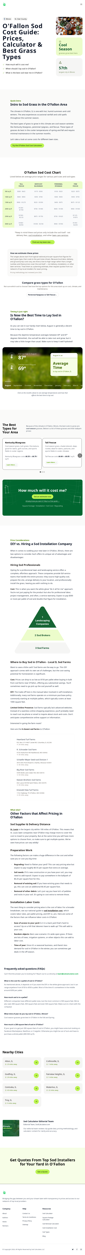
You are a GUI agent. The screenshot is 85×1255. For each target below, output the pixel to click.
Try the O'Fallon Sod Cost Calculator (27, 145)
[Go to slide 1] (40, 472)
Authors (5, 1218)
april (82, 385)
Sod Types (46, 1232)
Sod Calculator (47, 1213)
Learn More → (12, 465)
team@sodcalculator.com (67, 974)
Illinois (8, 19)
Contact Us (26, 1213)
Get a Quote (42, 1172)
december (48, 385)
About (4, 1213)
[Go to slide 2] (42, 472)
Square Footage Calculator (47, 1219)
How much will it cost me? (17, 64)
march (75, 385)
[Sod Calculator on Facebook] (76, 1249)
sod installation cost (53, 910)
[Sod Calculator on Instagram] (81, 1249)
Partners (5, 1226)
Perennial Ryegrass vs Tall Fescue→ (42, 295)
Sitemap (25, 1225)
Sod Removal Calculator (50, 1224)
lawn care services (60, 235)
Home (4, 1222)
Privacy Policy (27, 1221)
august (8, 385)
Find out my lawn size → (42, 242)
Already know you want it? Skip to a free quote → (43, 501)
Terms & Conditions (29, 1217)
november (38, 385)
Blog (44, 1236)
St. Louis (14, 829)
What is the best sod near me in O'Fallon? (24, 73)
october (28, 385)
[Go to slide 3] (44, 472)
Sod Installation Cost (49, 1228)
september (17, 385)
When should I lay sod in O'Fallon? (21, 68)
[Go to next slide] (80, 455)
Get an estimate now (42, 496)
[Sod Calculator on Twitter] (72, 1249)
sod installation (35, 235)
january (58, 385)
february (67, 385)
